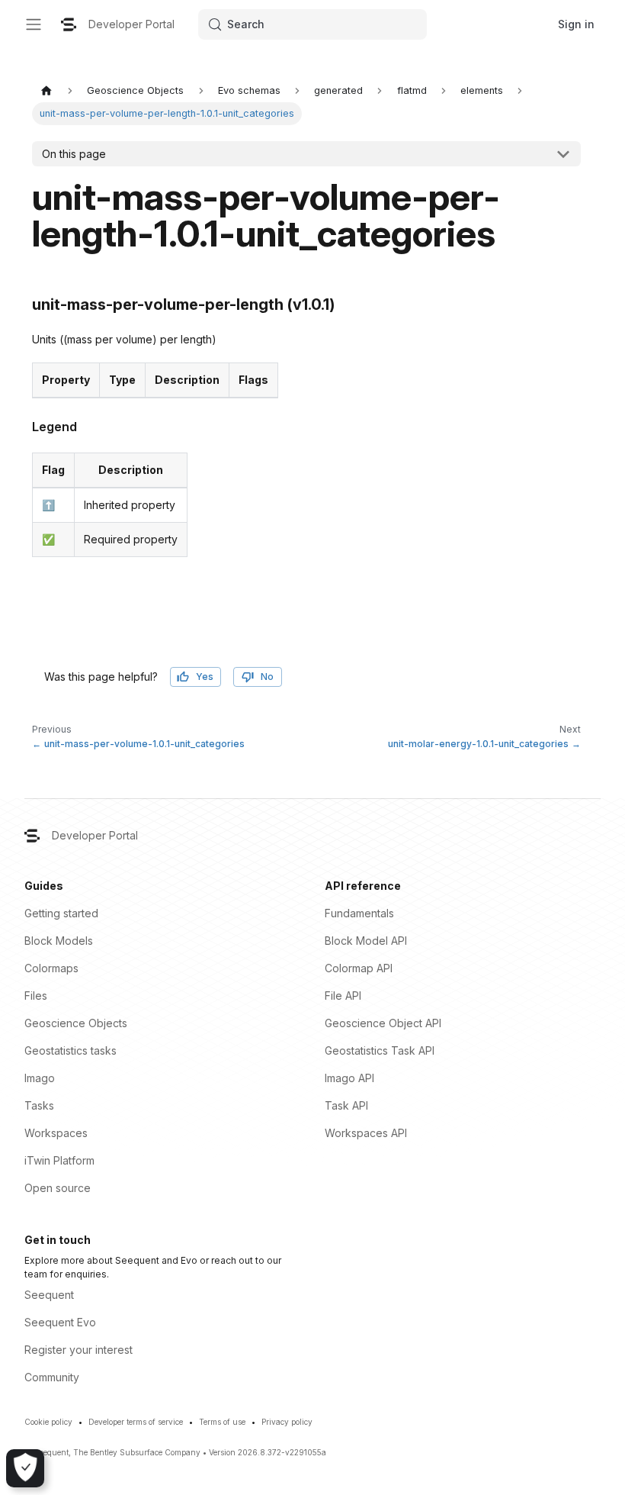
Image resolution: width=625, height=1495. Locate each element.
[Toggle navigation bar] (33, 24)
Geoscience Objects (75, 1023)
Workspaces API (366, 1132)
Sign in (576, 24)
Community (51, 1377)
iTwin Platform (59, 1160)
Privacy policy (286, 1421)
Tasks (39, 1105)
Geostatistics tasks (70, 1050)
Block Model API (366, 940)
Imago (39, 1077)
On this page (74, 153)
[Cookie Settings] (25, 1468)
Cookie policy (48, 1421)
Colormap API (359, 968)
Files (35, 995)
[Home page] (46, 90)
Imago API (349, 1077)
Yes (204, 676)
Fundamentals (359, 913)
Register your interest (78, 1349)
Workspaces (56, 1132)
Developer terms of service (135, 1421)
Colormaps (51, 968)
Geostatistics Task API (379, 1050)
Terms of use (222, 1421)
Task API (346, 1105)
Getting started (61, 913)
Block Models (58, 940)
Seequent (49, 1294)
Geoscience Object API (383, 1023)
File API (343, 995)
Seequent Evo (60, 1322)
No (267, 676)
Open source (57, 1187)
